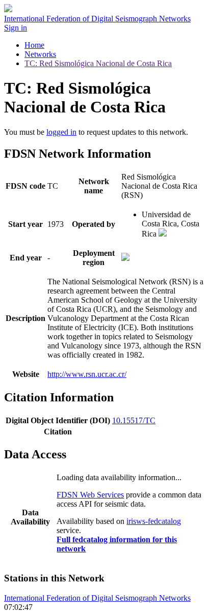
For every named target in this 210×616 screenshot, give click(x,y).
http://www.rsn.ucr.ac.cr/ (86, 374)
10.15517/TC (133, 420)
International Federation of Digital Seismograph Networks (97, 598)
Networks (40, 54)
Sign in (15, 27)
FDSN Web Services (90, 494)
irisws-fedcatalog (153, 521)
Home (34, 45)
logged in (61, 132)
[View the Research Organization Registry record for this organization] (163, 233)
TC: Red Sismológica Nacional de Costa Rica (98, 63)
